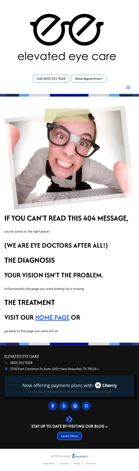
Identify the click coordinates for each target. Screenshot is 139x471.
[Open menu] (128, 87)
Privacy (76, 463)
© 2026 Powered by (61, 456)
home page (52, 317)
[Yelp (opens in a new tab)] (63, 405)
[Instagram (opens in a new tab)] (86, 405)
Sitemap (64, 463)
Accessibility (49, 463)
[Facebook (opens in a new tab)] (52, 405)
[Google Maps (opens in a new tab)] (75, 405)
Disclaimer (90, 463)
